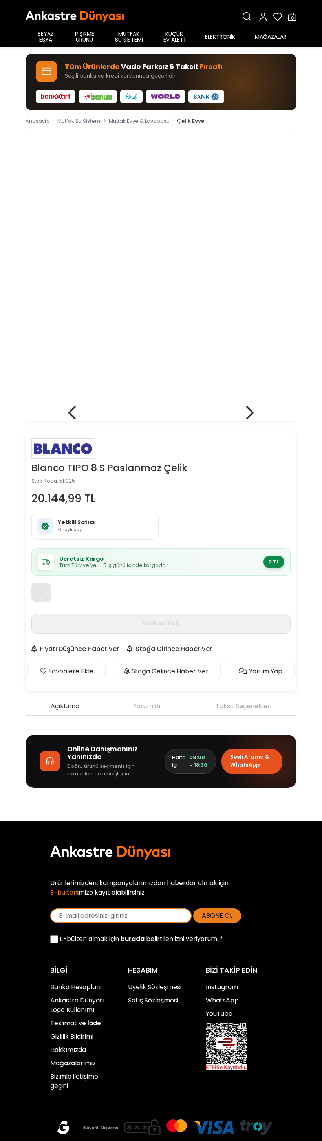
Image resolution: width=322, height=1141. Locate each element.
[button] (72, 413)
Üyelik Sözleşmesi (154, 987)
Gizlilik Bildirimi (71, 1036)
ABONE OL (217, 915)
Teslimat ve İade (75, 1023)
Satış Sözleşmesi (153, 1000)
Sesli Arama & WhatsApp (249, 761)
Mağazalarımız (73, 1063)
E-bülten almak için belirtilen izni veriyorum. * (140, 938)
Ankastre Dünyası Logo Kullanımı (77, 1005)
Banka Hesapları (75, 987)
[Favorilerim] (277, 16)
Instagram (222, 987)
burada (133, 938)
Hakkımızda (68, 1049)
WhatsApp (222, 1000)
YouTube (219, 1013)
